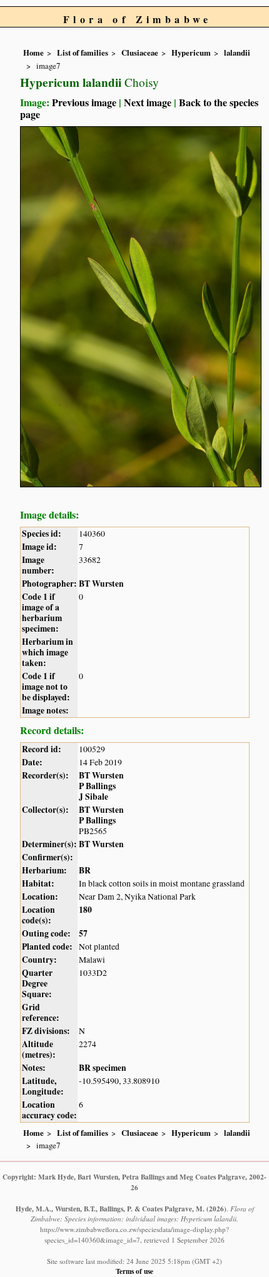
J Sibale (93, 796)
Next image (147, 102)
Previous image (84, 102)
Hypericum (191, 52)
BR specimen (102, 1067)
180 (85, 909)
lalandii (237, 52)
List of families (82, 52)
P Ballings (97, 786)
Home (33, 52)
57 (83, 933)
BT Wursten (101, 583)
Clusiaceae (139, 52)
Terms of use (134, 1271)
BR (85, 870)
